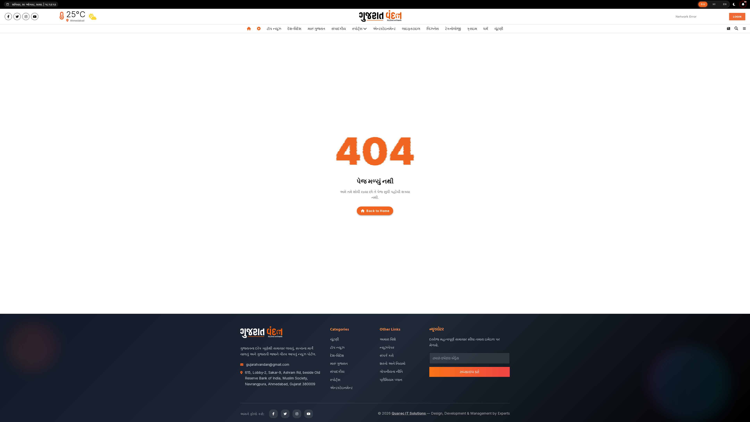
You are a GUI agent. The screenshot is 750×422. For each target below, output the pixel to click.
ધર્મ (485, 29)
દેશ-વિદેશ (294, 29)
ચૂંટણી (498, 29)
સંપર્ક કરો (387, 355)
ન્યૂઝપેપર (387, 347)
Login (737, 16)
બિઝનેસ (433, 29)
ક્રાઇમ (472, 29)
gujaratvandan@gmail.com (267, 364)
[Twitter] (17, 16)
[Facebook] (8, 16)
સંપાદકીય (338, 29)
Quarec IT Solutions (409, 413)
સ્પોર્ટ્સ (335, 380)
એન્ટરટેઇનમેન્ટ (384, 29)
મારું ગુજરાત (316, 29)
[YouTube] (34, 16)
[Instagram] (25, 16)
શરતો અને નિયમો (392, 363)
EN (724, 4)
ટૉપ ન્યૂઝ (274, 29)
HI (714, 4)
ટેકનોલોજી (453, 29)
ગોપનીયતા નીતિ (391, 371)
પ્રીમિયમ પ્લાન (391, 380)
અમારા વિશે (388, 339)
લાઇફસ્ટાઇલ (411, 29)
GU (703, 4)
